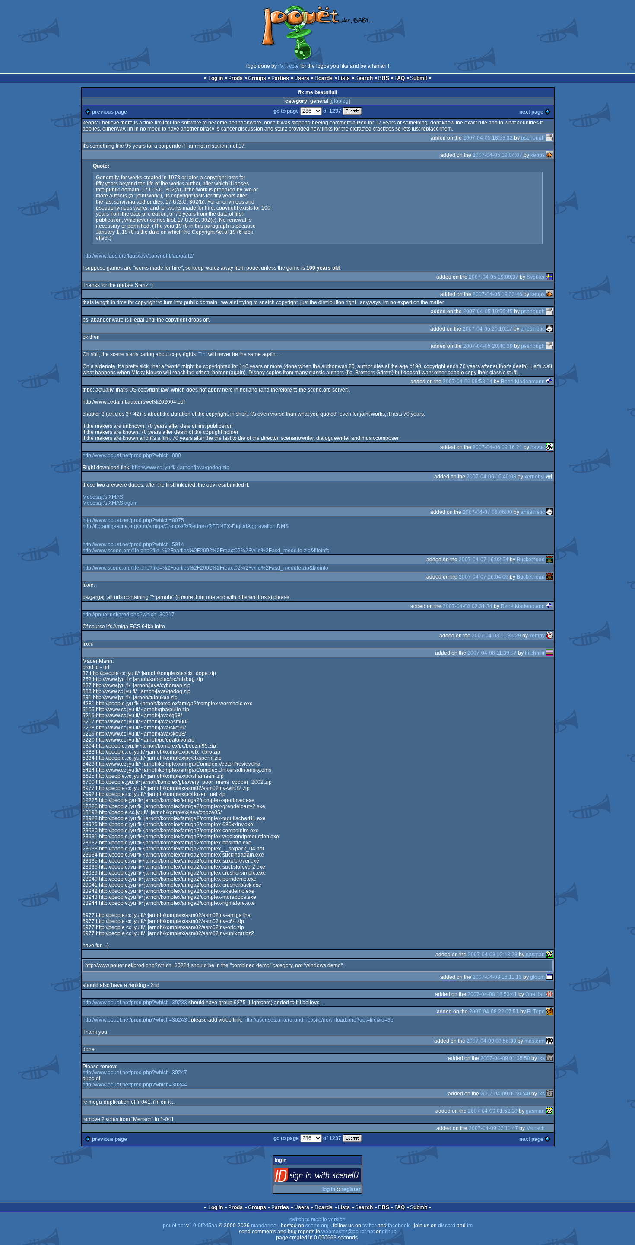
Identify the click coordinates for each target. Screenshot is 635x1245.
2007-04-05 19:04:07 (497, 155)
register (351, 1189)
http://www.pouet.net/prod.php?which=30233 (135, 1003)
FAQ (399, 78)
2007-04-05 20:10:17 (487, 329)
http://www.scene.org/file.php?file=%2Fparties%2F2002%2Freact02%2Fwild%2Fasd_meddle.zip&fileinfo (205, 568)
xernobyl (534, 477)
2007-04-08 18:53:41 (492, 994)
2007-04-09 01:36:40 (505, 1094)
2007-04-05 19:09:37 (493, 277)
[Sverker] (549, 277)
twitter (369, 1226)
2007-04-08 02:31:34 (467, 606)
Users (301, 78)
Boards (323, 78)
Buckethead (531, 560)
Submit (418, 78)
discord (446, 1226)
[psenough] (549, 138)
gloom (537, 977)
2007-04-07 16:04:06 (483, 577)
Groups (257, 78)
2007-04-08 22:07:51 (494, 1012)
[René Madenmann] (549, 382)
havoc (537, 447)
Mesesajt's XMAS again (110, 503)
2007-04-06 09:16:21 (497, 447)
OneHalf (535, 994)
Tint (202, 354)
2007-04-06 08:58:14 (467, 382)
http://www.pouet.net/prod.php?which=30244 (135, 1085)
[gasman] (549, 955)
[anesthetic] (549, 329)
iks (541, 1058)
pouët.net (174, 1226)
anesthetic (533, 329)
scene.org (317, 1226)
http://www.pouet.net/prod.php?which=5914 (133, 544)
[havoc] (549, 447)
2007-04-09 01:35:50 (505, 1058)
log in (328, 1189)
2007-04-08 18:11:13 (497, 977)
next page (531, 112)
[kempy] (549, 636)
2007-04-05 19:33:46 (497, 294)
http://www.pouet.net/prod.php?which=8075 (133, 520)
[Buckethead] (549, 560)
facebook (399, 1226)
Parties (280, 78)
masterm (534, 1041)
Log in (215, 78)
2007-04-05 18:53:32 (488, 138)
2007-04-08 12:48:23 (493, 955)
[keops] (549, 155)
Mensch (535, 1128)
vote (294, 66)
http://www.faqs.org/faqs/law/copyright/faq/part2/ (138, 256)
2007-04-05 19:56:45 (488, 312)
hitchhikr (535, 653)
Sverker (536, 277)
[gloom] (549, 977)
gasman (535, 955)
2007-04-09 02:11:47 (493, 1128)
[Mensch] (549, 1128)
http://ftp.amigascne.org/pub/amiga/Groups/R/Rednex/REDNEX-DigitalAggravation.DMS (186, 526)
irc (470, 1226)
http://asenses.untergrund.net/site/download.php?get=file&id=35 (319, 1020)
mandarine (263, 1226)
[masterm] (549, 1041)
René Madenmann (523, 382)
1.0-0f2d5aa (203, 1226)
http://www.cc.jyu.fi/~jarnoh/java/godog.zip (180, 468)
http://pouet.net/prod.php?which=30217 (129, 614)
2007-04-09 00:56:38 (491, 1041)
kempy (537, 636)
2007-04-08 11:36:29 (496, 636)
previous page (109, 112)
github (389, 1232)
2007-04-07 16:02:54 (483, 560)
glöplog (340, 101)
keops (537, 155)
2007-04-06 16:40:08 (491, 477)
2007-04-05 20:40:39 (488, 346)
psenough (533, 138)
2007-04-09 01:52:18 (493, 1111)
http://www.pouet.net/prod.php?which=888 (132, 455)
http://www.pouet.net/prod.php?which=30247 (135, 1073)
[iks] (549, 1058)
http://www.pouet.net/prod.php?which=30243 (135, 1020)
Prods (235, 78)
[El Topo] (549, 1012)
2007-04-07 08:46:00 (487, 512)
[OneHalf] (549, 994)
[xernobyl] (549, 477)
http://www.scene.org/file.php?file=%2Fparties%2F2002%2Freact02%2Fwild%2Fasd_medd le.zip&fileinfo (206, 551)
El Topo (536, 1012)
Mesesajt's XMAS (103, 497)
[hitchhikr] (549, 653)
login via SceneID (332, 1177)
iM (281, 66)
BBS (383, 78)
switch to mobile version (317, 1219)
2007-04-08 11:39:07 (492, 653)
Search (364, 78)
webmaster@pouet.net (348, 1232)
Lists (344, 78)
